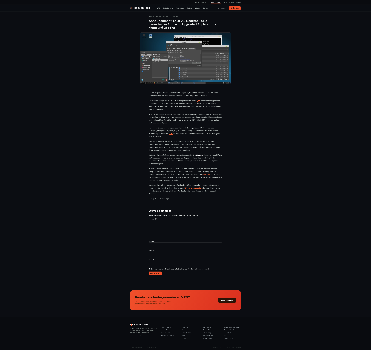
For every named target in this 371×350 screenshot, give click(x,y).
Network (190, 8)
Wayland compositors (194, 188)
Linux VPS (164, 330)
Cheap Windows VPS (200, 2)
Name (151, 241)
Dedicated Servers (167, 335)
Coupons (238, 347)
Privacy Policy (228, 338)
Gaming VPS (207, 327)
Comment (153, 219)
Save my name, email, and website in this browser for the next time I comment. (180, 269)
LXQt (171, 134)
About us (185, 327)
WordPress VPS (208, 335)
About (198, 8)
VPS (159, 8)
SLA (225, 335)
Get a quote (222, 8)
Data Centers (168, 8)
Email (151, 251)
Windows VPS (165, 333)
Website (152, 260)
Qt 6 (198, 101)
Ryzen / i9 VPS (166, 327)
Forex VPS (206, 330)
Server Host (216, 2)
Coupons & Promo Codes (232, 327)
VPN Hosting (207, 333)
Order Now (235, 8)
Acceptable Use (229, 333)
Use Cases (180, 8)
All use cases (207, 338)
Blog (183, 335)
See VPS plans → (227, 300)
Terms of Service (229, 330)
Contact (206, 8)
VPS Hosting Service (232, 2)
